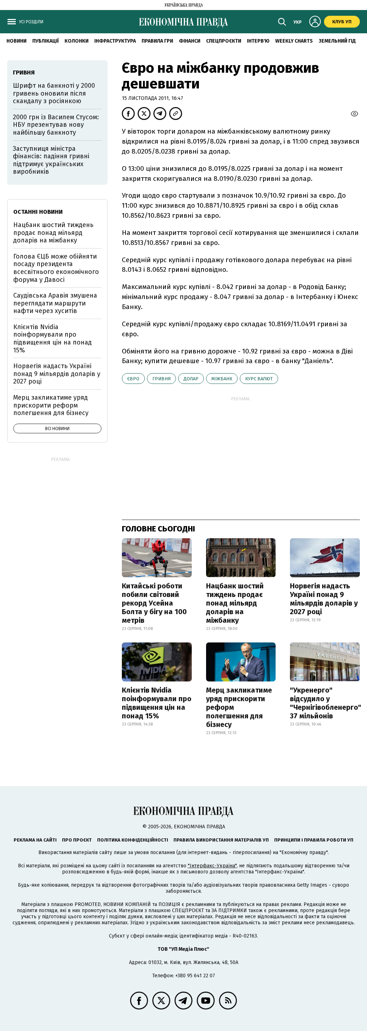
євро (133, 378)
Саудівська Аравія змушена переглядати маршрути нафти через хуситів (55, 303)
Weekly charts (294, 41)
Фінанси (189, 41)
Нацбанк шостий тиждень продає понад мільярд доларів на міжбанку (235, 603)
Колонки (77, 41)
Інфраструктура (115, 41)
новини (16, 41)
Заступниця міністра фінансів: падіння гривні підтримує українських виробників (51, 160)
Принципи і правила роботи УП (313, 840)
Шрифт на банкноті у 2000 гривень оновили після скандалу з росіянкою (54, 93)
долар (191, 378)
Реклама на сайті (35, 840)
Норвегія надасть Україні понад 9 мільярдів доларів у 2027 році (324, 599)
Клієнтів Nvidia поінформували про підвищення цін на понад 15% (156, 703)
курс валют (259, 378)
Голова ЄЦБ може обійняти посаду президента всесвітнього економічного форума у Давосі (56, 268)
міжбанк (221, 378)
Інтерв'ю (258, 41)
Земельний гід (337, 41)
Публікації (45, 41)
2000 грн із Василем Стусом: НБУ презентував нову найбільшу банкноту (56, 124)
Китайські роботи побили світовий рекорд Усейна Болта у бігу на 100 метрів (154, 603)
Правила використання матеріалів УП (221, 840)
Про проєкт (77, 840)
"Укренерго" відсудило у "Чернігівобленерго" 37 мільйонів (325, 703)
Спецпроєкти (223, 41)
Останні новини (38, 211)
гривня (161, 378)
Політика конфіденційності (132, 840)
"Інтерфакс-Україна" (212, 866)
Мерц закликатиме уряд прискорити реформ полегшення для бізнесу (239, 707)
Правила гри (157, 41)
